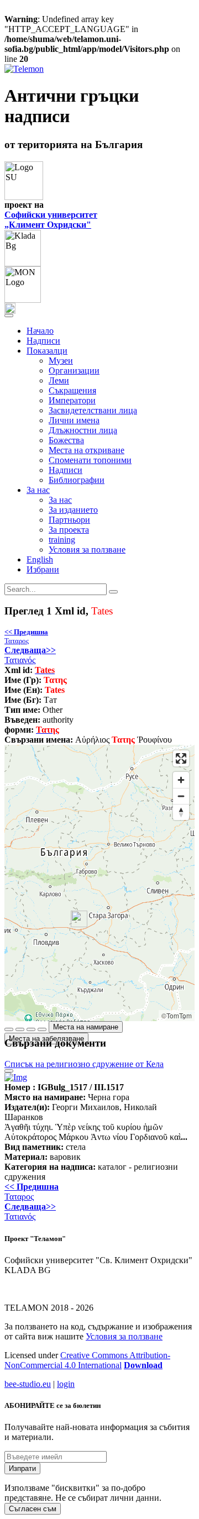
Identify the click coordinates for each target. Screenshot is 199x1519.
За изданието (73, 509)
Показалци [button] (47, 350)
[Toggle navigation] (8, 315)
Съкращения (72, 390)
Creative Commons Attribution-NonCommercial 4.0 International (87, 1360)
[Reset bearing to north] (181, 812)
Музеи (61, 360)
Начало (40, 330)
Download (143, 1365)
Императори (72, 400)
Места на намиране (85, 1027)
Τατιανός (30, 655)
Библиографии (76, 480)
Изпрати (22, 1468)
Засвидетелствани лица (93, 410)
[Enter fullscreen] (181, 758)
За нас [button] (38, 490)
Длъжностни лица (83, 430)
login (66, 1384)
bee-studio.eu (27, 1384)
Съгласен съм (32, 1509)
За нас (60, 499)
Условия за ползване (87, 549)
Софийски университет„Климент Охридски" (50, 219)
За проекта (69, 529)
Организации (74, 370)
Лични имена (74, 420)
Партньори (69, 519)
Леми (59, 380)
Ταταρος (26, 636)
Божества (66, 440)
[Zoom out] (181, 796)
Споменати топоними (90, 460)
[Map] (99, 883)
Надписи (43, 340)
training (62, 539)
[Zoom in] (181, 780)
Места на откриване (86, 450)
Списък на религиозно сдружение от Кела (84, 1064)
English (40, 559)
